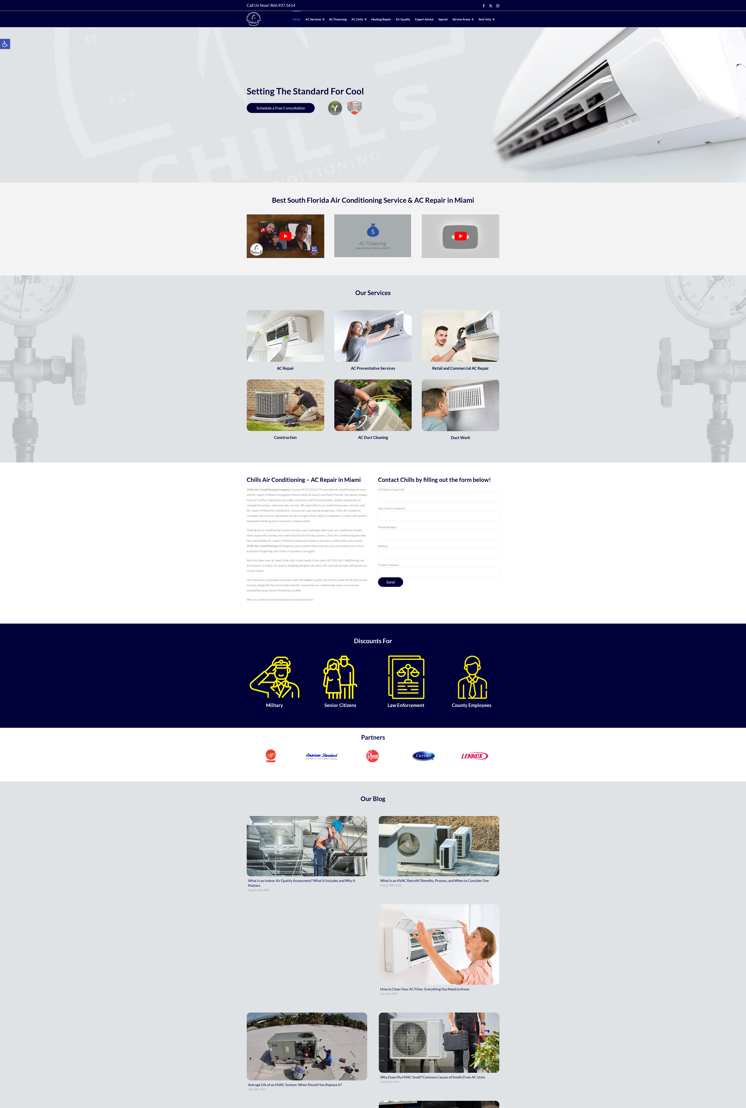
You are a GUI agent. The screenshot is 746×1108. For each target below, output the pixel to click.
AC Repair (285, 368)
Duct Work (460, 437)
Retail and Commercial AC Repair (460, 368)
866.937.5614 (282, 5)
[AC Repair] (285, 312)
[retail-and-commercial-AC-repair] (460, 312)
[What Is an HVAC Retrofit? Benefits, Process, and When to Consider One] (439, 846)
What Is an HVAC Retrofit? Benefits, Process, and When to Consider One (434, 880)
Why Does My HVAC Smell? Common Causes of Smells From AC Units (432, 1077)
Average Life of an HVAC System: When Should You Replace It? (295, 1085)
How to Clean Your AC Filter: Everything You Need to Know (424, 989)
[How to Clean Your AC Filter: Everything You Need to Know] (439, 944)
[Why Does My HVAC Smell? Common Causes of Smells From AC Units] (439, 1043)
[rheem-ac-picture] (285, 381)
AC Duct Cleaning (373, 437)
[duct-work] (460, 381)
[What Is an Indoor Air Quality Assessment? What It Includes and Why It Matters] (307, 846)
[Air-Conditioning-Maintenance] (373, 381)
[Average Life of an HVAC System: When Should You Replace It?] (307, 1046)
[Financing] (372, 216)
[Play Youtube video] (285, 236)
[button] (5, 44)
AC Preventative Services (373, 368)
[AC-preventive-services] (373, 312)
